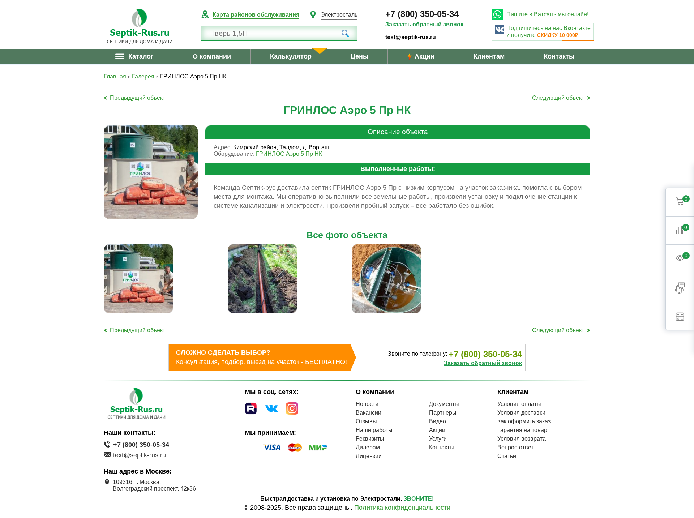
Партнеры (443, 413)
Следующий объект (558, 98)
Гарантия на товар (522, 430)
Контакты (559, 56)
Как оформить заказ (524, 421)
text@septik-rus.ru (410, 37)
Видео (437, 421)
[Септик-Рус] (140, 26)
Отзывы (366, 421)
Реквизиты (370, 439)
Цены (359, 56)
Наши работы (374, 430)
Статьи (506, 456)
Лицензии (369, 456)
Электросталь (339, 15)
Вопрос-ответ (515, 447)
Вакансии (368, 413)
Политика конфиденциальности (402, 507)
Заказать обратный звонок (424, 24)
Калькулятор (291, 56)
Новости (367, 404)
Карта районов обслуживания (256, 15)
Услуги (438, 439)
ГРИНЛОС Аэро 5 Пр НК (289, 154)
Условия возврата (521, 439)
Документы (444, 404)
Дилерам (368, 447)
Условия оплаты (519, 404)
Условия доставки (521, 413)
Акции (424, 56)
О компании (212, 56)
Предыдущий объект (137, 98)
